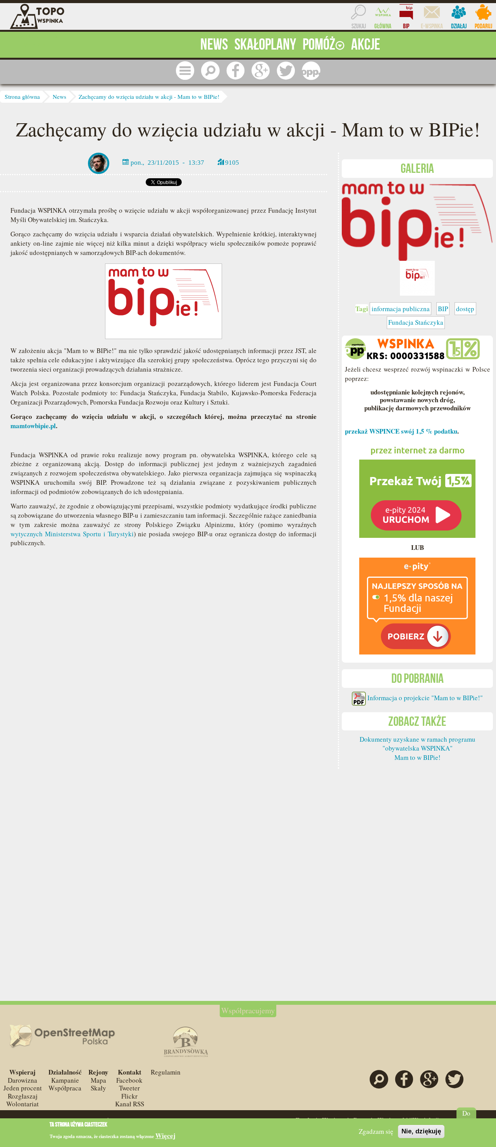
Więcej (165, 1135)
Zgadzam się (376, 1131)
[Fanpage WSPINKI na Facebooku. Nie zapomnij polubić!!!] (235, 71)
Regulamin (166, 1072)
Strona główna (22, 96)
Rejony (98, 1072)
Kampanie (65, 1080)
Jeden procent (22, 1087)
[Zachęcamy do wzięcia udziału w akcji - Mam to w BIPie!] (417, 220)
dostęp (465, 308)
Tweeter (129, 1087)
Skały (98, 1087)
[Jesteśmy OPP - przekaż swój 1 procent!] (311, 71)
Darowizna (22, 1080)
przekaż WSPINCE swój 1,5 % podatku (401, 431)
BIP (406, 25)
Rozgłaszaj (23, 1096)
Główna (382, 25)
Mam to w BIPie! (417, 757)
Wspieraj (22, 1072)
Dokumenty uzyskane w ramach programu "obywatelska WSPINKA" (417, 744)
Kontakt (129, 1072)
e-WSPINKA (432, 25)
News (59, 96)
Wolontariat (22, 1103)
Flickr (129, 1096)
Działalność (65, 1072)
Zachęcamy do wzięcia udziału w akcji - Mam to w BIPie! (149, 96)
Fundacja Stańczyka (415, 322)
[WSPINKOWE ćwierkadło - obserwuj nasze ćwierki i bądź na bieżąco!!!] (286, 71)
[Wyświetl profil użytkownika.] (98, 162)
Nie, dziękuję (421, 1131)
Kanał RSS (129, 1103)
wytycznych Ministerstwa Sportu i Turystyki (71, 533)
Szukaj (358, 25)
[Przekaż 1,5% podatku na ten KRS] (417, 488)
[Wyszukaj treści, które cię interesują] (210, 71)
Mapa (98, 1080)
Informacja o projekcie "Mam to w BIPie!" (425, 697)
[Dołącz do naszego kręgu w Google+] (260, 71)
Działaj (459, 25)
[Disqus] (163, 669)
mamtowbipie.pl (33, 426)
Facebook (129, 1080)
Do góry (466, 1117)
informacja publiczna (401, 308)
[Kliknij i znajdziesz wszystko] (185, 71)
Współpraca (64, 1087)
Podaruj (483, 25)
